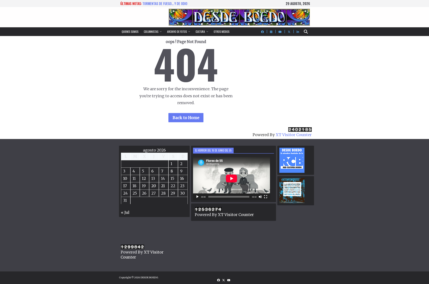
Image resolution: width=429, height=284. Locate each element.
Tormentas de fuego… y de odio (164, 3)
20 (153, 185)
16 (182, 178)
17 (125, 185)
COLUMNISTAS (151, 32)
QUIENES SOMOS (130, 32)
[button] (160, 31)
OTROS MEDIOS (221, 32)
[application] (231, 178)
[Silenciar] (260, 196)
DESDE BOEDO (149, 277)
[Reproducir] (197, 196)
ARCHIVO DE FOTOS (177, 32)
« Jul (125, 212)
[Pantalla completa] (265, 196)
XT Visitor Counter (294, 134)
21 (163, 185)
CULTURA (200, 32)
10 (125, 178)
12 (144, 178)
